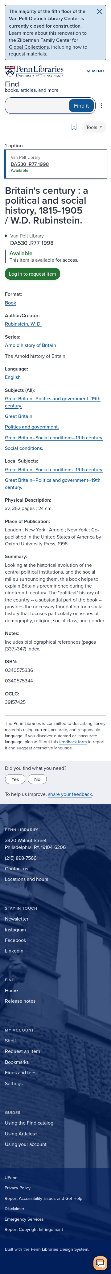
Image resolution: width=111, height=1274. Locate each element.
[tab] (55, 164)
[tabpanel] (55, 256)
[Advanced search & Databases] (101, 105)
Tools (92, 127)
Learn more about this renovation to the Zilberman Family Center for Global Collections (48, 39)
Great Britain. (19, 416)
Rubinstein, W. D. (23, 323)
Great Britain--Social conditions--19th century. (54, 437)
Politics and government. (32, 426)
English (13, 377)
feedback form (73, 742)
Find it (81, 105)
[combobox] (37, 105)
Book (10, 302)
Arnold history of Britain (30, 345)
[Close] (99, 11)
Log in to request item (32, 273)
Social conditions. (24, 448)
